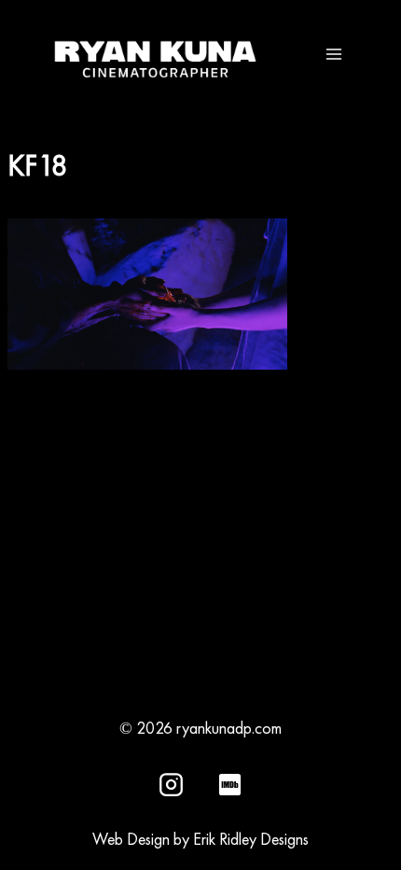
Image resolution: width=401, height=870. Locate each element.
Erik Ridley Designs (251, 838)
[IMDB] (229, 784)
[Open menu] (333, 53)
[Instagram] (171, 784)
